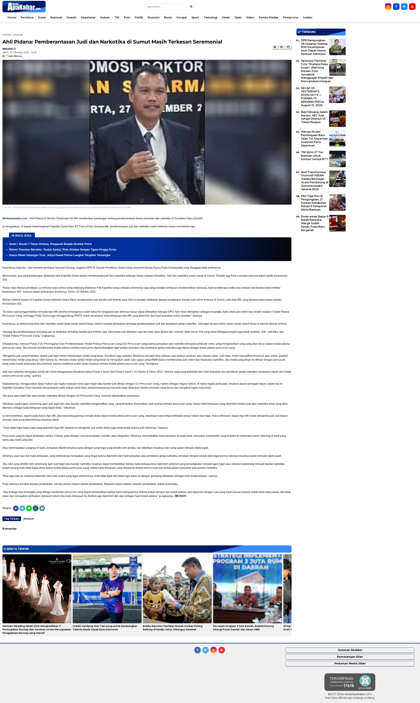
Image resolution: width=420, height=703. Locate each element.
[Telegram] (42, 508)
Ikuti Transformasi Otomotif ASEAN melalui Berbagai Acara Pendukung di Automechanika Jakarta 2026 (314, 181)
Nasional (56, 17)
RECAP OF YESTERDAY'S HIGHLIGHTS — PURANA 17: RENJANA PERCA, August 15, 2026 (313, 97)
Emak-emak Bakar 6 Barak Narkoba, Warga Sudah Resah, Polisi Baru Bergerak (314, 223)
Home (12, 17)
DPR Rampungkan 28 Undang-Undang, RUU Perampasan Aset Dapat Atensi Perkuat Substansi (314, 47)
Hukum (105, 17)
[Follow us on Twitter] (404, 6)
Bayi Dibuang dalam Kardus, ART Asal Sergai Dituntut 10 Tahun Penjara (314, 117)
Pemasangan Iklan (350, 656)
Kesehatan (88, 17)
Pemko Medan (268, 17)
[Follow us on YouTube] (412, 6)
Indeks (307, 17)
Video (250, 17)
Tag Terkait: (11, 518)
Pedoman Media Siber (350, 663)
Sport (195, 17)
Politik (139, 17)
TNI (117, 17)
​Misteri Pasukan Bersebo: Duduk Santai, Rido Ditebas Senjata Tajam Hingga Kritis (62, 249)
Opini (238, 17)
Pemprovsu (291, 17)
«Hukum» (17, 34)
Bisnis (168, 17)
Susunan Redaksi (350, 650)
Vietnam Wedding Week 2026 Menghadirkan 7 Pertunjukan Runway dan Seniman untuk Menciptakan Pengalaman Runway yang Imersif (36, 629)
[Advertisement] (321, 259)
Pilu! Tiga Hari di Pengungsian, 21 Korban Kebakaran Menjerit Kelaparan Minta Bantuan (314, 202)
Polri (127, 17)
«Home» (7, 34)
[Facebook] (16, 508)
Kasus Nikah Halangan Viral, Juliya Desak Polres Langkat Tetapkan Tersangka (59, 255)
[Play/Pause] (275, 47)
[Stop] (281, 47)
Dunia (42, 17)
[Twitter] (22, 508)
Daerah (71, 17)
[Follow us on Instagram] (388, 6)
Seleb (226, 17)
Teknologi (210, 17)
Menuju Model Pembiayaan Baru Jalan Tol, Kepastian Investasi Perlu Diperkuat (314, 138)
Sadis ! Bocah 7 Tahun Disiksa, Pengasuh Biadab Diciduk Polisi (50, 244)
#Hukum (28, 518)
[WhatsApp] (35, 508)
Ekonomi (153, 17)
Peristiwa (27, 17)
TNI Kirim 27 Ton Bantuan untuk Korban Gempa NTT (314, 156)
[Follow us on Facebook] (396, 6)
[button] (288, 47)
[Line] (29, 508)
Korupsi (182, 17)
